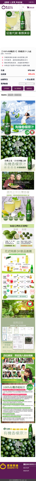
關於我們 (26, 468)
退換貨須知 (17, 95)
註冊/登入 (31, 2)
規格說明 (10, 95)
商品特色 (4, 95)
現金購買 (30, 79)
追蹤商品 (29, 88)
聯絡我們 (26, 471)
